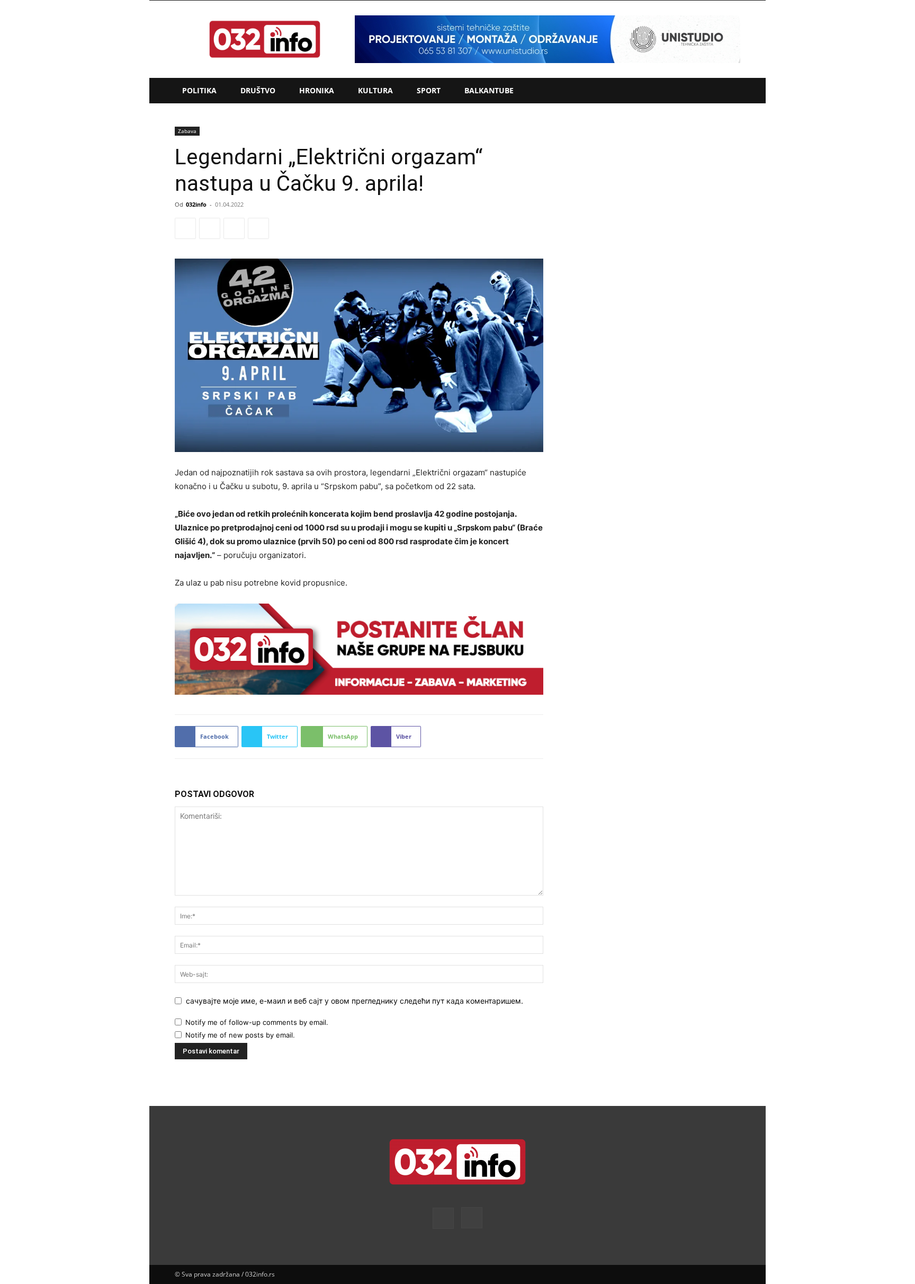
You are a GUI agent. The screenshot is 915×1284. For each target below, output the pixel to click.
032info (196, 204)
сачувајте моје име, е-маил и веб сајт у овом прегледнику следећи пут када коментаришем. (354, 1000)
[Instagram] (471, 1217)
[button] (727, 91)
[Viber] (258, 228)
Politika (199, 90)
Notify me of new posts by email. (240, 1035)
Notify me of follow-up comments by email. (256, 1022)
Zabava (187, 131)
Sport (429, 90)
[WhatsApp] (234, 228)
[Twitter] (209, 228)
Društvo (257, 90)
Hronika (316, 90)
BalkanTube (489, 90)
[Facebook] (185, 228)
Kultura (375, 90)
